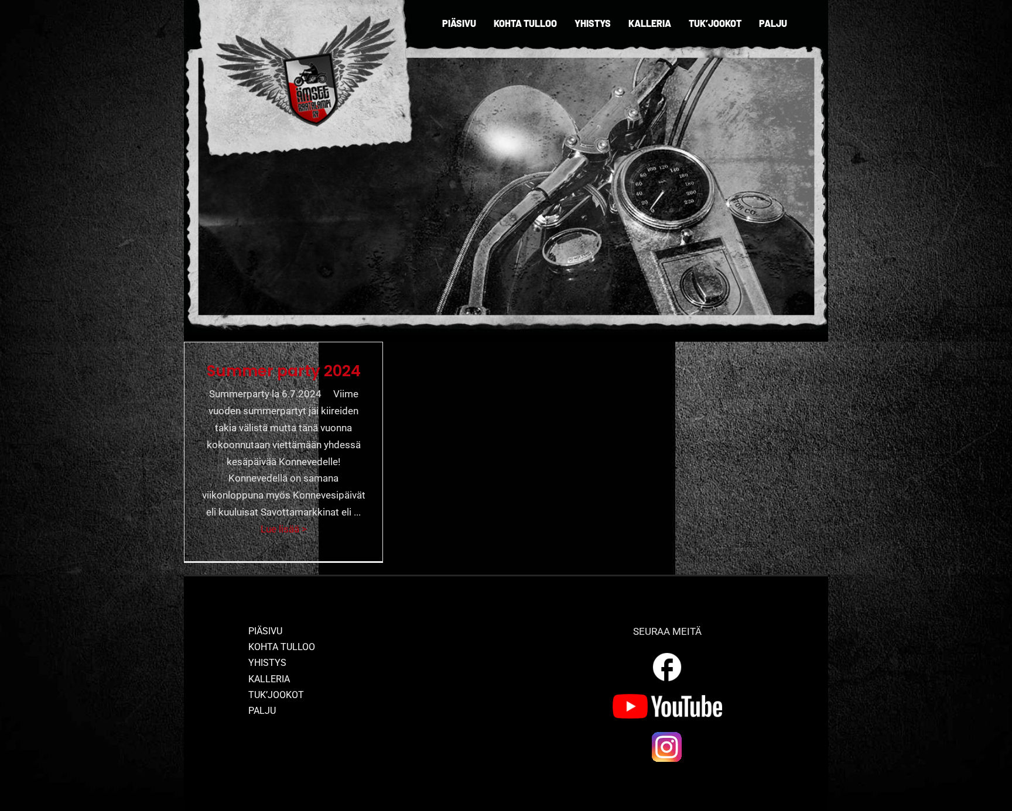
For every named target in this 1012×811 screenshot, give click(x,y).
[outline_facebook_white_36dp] (667, 655)
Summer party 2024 (284, 371)
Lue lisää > (284, 529)
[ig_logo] (667, 735)
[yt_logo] (667, 699)
